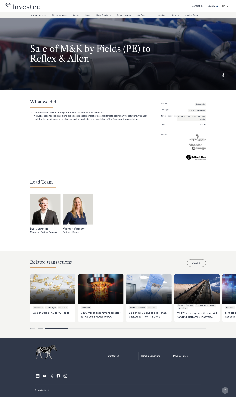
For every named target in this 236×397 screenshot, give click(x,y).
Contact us (113, 356)
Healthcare (38, 308)
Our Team (141, 15)
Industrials (200, 104)
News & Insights (103, 15)
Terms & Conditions (150, 356)
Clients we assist (59, 15)
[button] (41, 328)
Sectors (76, 15)
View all (196, 263)
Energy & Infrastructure (205, 305)
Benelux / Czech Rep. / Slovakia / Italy (191, 117)
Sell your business (197, 110)
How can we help (38, 15)
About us (162, 15)
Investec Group (191, 15)
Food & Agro (50, 308)
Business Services (137, 308)
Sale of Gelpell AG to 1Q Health (51, 312)
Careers (175, 15)
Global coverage (124, 15)
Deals (87, 15)
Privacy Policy (180, 356)
